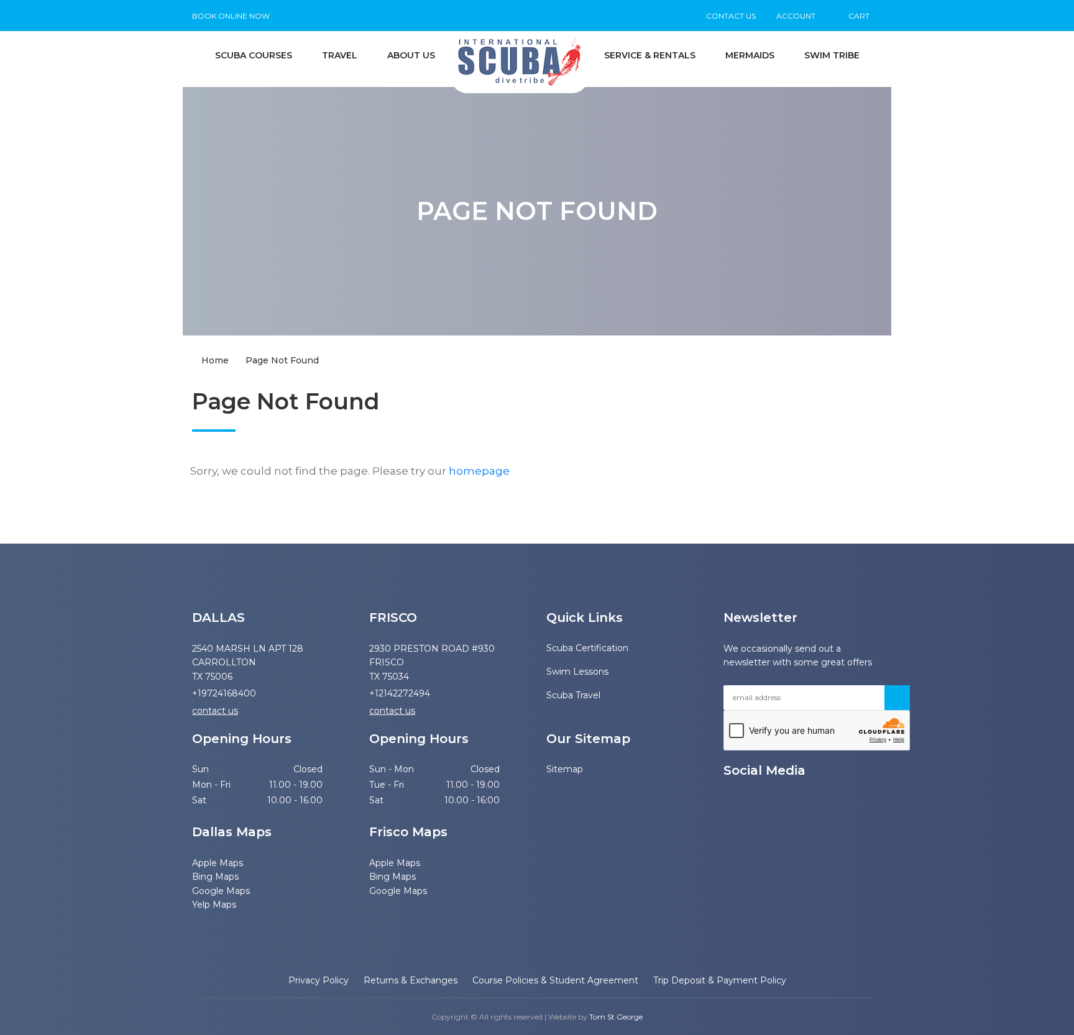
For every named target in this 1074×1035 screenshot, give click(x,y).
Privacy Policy (318, 980)
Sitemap (555, 769)
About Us (411, 55)
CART (858, 16)
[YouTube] (728, 802)
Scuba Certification (586, 648)
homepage (479, 471)
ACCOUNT (795, 16)
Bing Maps (215, 876)
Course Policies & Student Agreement (555, 980)
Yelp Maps (214, 904)
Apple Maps (217, 863)
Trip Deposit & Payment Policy (719, 980)
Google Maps (221, 890)
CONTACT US (731, 16)
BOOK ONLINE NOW (231, 16)
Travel (339, 55)
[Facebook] (750, 802)
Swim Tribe (832, 55)
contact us (215, 710)
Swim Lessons (577, 671)
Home (214, 360)
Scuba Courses (253, 55)
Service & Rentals (649, 55)
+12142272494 (399, 693)
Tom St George (616, 1016)
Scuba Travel (573, 695)
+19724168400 (224, 693)
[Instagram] (772, 802)
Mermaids (749, 55)
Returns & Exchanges (410, 980)
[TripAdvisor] (794, 802)
